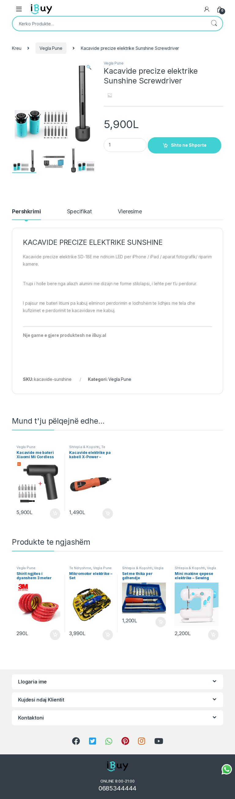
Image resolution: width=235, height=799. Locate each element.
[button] (88, 67)
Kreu (16, 48)
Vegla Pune (50, 48)
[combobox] (109, 24)
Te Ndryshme (80, 568)
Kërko (213, 24)
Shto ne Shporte (189, 145)
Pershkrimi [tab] (26, 212)
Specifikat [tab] (79, 212)
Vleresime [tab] (130, 212)
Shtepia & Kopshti (84, 447)
